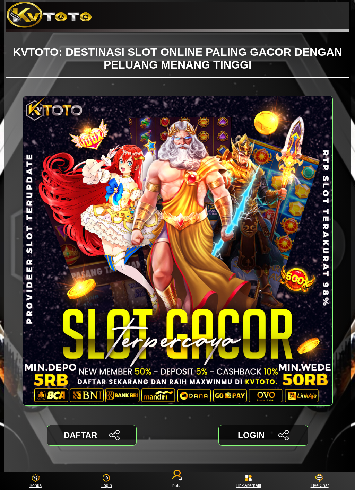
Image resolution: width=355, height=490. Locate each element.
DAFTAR (80, 435)
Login (106, 485)
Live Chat (320, 485)
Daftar (177, 485)
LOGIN (251, 435)
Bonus (35, 485)
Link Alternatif (248, 485)
